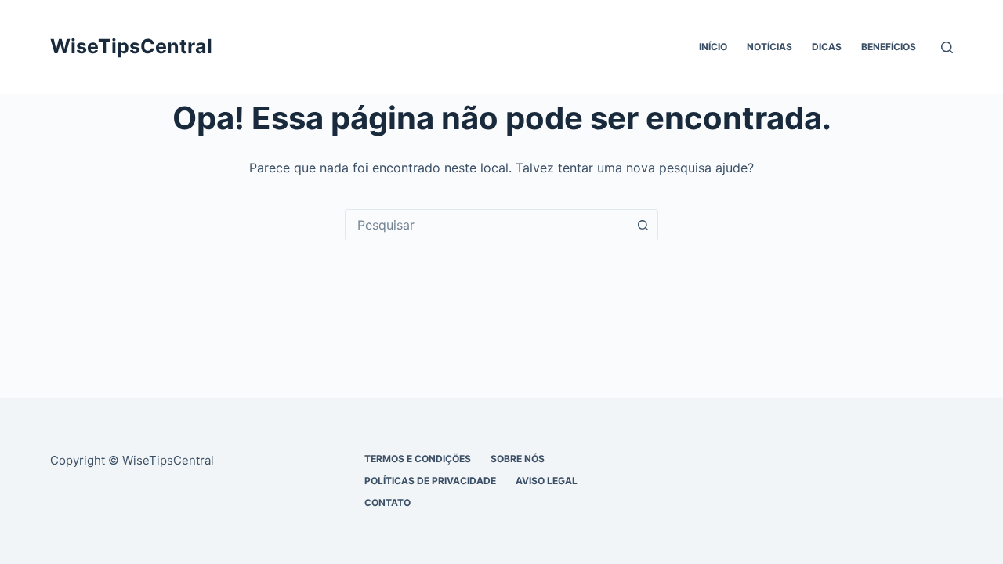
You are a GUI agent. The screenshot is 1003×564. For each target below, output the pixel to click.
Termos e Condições (417, 459)
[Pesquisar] (947, 47)
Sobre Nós (518, 459)
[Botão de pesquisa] (642, 225)
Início (713, 46)
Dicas (827, 46)
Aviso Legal (547, 480)
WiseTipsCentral (131, 46)
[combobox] (487, 224)
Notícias (769, 46)
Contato (387, 502)
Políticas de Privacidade (430, 480)
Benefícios (888, 46)
